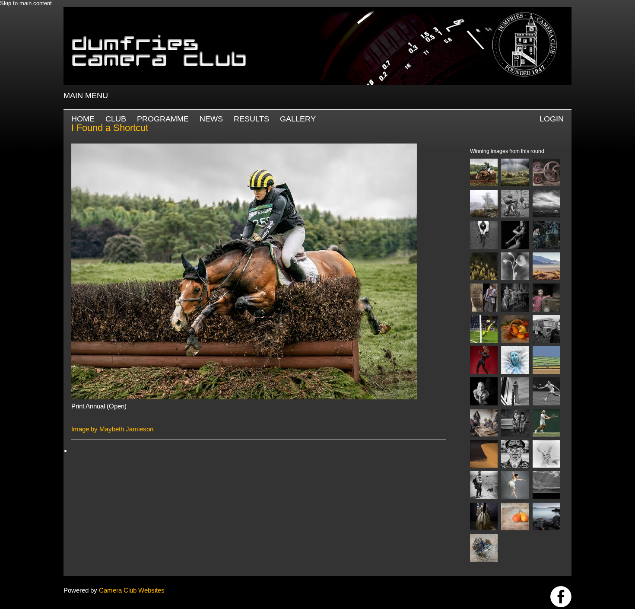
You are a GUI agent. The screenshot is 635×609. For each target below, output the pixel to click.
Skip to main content (26, 3)
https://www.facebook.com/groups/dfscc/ (561, 596)
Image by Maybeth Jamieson (112, 429)
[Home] (318, 11)
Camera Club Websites (132, 590)
